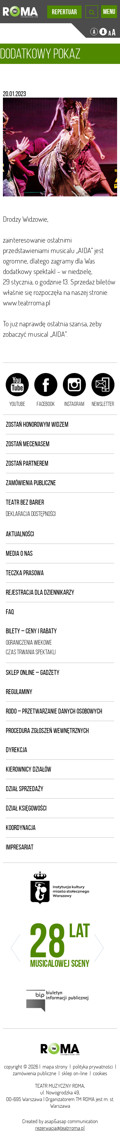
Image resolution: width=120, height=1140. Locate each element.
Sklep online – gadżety (32, 672)
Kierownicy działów (28, 769)
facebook (46, 404)
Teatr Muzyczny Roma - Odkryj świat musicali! (20, 11)
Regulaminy (19, 692)
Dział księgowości (26, 808)
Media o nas (19, 553)
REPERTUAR (64, 12)
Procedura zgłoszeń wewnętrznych (47, 730)
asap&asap (55, 1121)
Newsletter (103, 404)
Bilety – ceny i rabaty (31, 631)
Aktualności (20, 534)
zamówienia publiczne (34, 1073)
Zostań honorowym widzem (37, 424)
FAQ (10, 612)
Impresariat (19, 847)
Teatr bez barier (25, 502)
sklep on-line (74, 1073)
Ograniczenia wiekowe (29, 642)
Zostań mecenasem (28, 444)
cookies (100, 1073)
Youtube (17, 404)
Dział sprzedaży (24, 789)
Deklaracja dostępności (31, 513)
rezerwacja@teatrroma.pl (60, 1128)
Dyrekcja (16, 750)
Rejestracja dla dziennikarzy (40, 592)
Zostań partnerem (27, 463)
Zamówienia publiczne (31, 483)
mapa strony (55, 1066)
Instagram (74, 404)
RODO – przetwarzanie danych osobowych (54, 711)
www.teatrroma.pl (27, 302)
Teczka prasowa (25, 573)
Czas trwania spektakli (31, 652)
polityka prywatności (93, 1066)
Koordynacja (21, 827)
